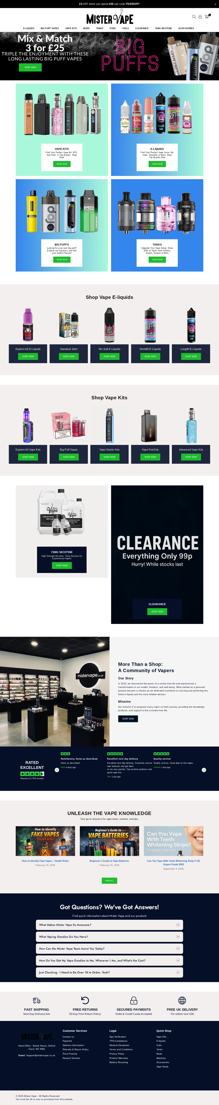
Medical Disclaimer (120, 1045)
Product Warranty (119, 1058)
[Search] (194, 16)
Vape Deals (162, 1066)
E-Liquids (28, 28)
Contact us (68, 1036)
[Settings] (200, 16)
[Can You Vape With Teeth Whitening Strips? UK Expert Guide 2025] (173, 841)
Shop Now (62, 164)
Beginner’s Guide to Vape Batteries (109, 860)
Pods (113, 28)
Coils (125, 28)
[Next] (213, 56)
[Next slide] (204, 770)
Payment (67, 1041)
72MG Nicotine (163, 28)
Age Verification (118, 1036)
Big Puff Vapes (50, 28)
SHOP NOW (62, 260)
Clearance (142, 28)
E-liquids (161, 1041)
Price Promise (70, 1053)
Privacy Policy (117, 1053)
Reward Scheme (71, 1058)
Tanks (159, 1049)
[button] (206, 16)
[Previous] (6, 56)
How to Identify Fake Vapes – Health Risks (45, 860)
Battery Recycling (119, 1062)
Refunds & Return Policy (75, 1049)
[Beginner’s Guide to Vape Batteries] (109, 841)
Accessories (186, 28)
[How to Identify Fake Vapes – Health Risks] (45, 841)
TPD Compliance (118, 1041)
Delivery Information (73, 1045)
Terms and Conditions (121, 1049)
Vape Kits (71, 28)
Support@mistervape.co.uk (40, 1055)
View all (109, 881)
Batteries (161, 1058)
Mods (86, 28)
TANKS (99, 28)
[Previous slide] (57, 770)
